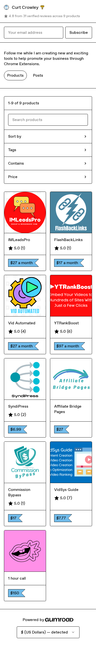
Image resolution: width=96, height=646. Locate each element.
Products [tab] (15, 75)
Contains (16, 163)
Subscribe (78, 32)
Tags (12, 149)
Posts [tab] (38, 75)
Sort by (14, 136)
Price (12, 176)
